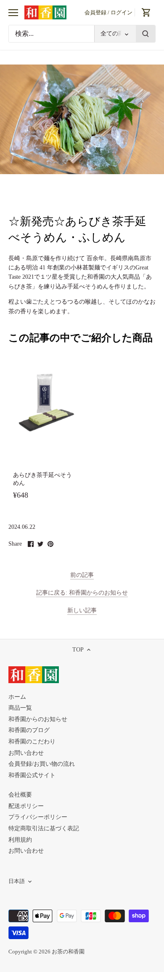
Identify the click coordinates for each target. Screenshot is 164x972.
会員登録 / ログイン (108, 12)
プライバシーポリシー (37, 817)
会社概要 (20, 795)
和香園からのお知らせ (37, 719)
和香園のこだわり (32, 741)
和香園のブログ (29, 730)
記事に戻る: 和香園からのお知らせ (82, 593)
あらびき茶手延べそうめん (42, 479)
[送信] (145, 33)
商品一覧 (20, 708)
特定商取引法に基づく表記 (43, 828)
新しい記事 (82, 610)
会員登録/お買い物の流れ (41, 764)
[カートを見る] (146, 12)
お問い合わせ (26, 753)
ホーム (17, 697)
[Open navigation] (13, 12)
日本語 (16, 881)
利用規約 (20, 840)
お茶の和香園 (68, 952)
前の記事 (82, 575)
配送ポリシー (26, 806)
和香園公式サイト (32, 775)
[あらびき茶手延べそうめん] (44, 402)
